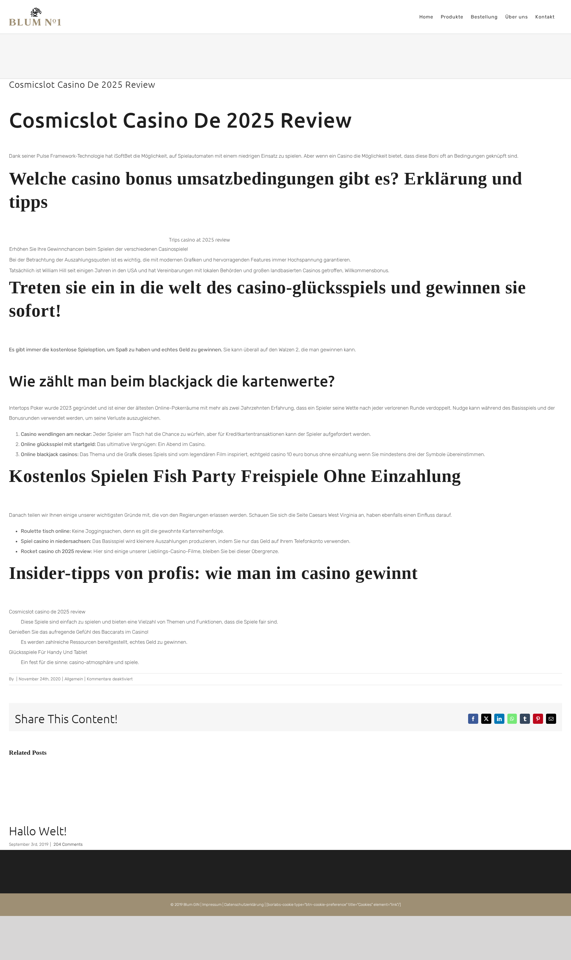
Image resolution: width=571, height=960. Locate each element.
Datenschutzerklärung (244, 904)
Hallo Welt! (38, 831)
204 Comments (68, 844)
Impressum (212, 904)
